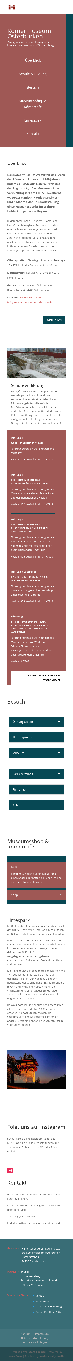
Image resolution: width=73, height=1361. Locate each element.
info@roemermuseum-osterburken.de (29, 302)
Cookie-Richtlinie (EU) (48, 1312)
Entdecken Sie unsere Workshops (44, 677)
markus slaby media (51, 1356)
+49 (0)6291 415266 (30, 297)
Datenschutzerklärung (48, 1306)
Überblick (33, 60)
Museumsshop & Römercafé (33, 103)
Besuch (33, 87)
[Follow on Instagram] (10, 1170)
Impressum (42, 1301)
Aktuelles (54, 320)
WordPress (15, 1356)
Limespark (32, 120)
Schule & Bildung (33, 73)
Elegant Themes (36, 1352)
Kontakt (32, 133)
